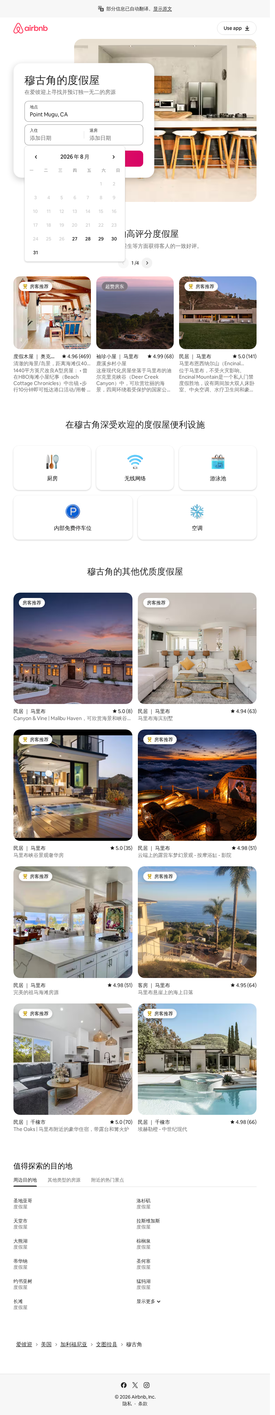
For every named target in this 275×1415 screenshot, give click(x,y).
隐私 (127, 1404)
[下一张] (147, 263)
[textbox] (54, 138)
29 (101, 239)
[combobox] (84, 114)
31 (35, 253)
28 (88, 239)
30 (114, 239)
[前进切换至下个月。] (113, 157)
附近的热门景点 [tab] (107, 1180)
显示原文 (162, 9)
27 (74, 239)
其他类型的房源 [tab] (64, 1180)
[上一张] (123, 263)
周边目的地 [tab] (25, 1180)
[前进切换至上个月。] (36, 157)
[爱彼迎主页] (30, 28)
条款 (143, 1404)
